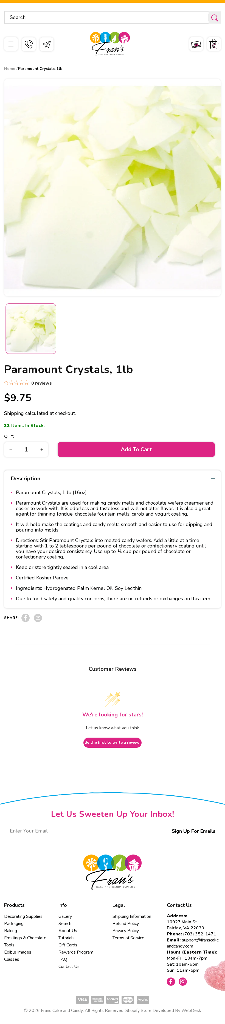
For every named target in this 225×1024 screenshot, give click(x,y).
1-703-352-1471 (29, 44)
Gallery (65, 916)
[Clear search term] (202, 17)
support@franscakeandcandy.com (193, 943)
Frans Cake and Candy (62, 1010)
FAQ (62, 959)
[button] (11, 44)
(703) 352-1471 (199, 934)
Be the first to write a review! (112, 742)
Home (9, 68)
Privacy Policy (126, 931)
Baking (10, 931)
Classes (11, 959)
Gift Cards (67, 945)
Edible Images (17, 952)
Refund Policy (126, 924)
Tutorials (66, 938)
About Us (67, 931)
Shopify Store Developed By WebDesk (163, 1010)
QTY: (9, 436)
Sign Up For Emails (193, 831)
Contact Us (69, 966)
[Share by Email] (38, 621)
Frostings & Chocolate (25, 938)
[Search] (215, 17)
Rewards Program (75, 952)
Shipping (14, 413)
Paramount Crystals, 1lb (40, 68)
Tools (9, 945)
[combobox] (112, 17)
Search (64, 924)
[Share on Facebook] (25, 621)
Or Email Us (47, 44)
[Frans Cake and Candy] (110, 44)
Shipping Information (132, 916)
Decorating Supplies (23, 916)
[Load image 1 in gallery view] (30, 328)
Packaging (14, 924)
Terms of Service (128, 938)
